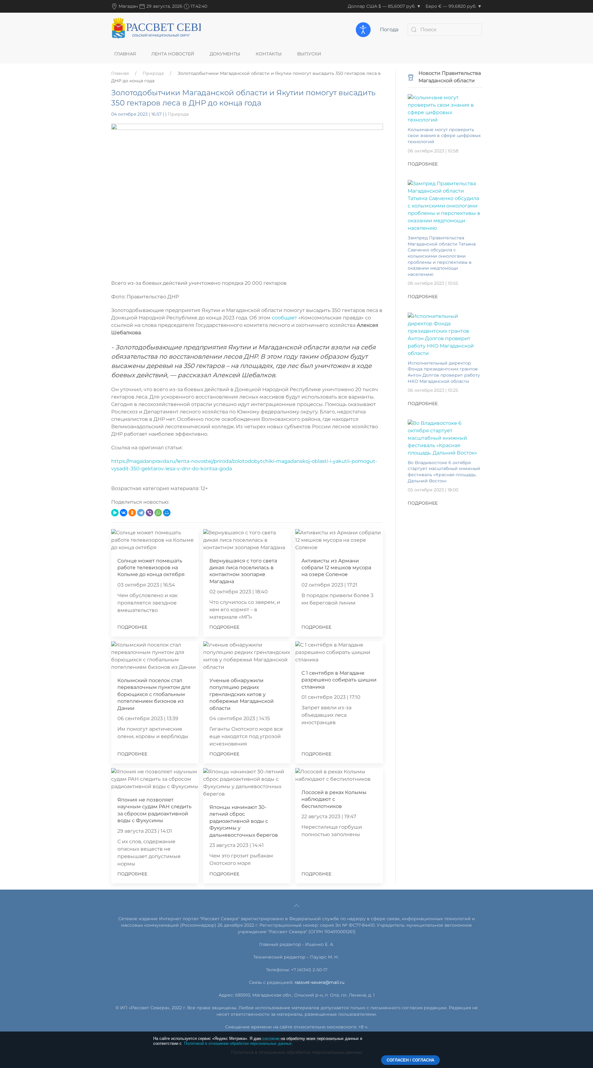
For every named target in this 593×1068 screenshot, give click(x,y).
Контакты (269, 54)
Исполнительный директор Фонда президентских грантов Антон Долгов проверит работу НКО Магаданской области (444, 372)
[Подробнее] (445, 108)
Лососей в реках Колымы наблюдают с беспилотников (334, 799)
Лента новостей (172, 54)
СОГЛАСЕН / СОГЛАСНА (410, 1060)
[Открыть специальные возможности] (363, 29)
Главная (125, 54)
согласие (271, 1038)
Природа (153, 73)
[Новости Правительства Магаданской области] (411, 77)
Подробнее (132, 627)
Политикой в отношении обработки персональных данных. (238, 1043)
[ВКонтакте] (123, 512)
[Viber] (149, 512)
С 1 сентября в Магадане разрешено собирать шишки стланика (338, 680)
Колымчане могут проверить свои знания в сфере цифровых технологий (444, 135)
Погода (389, 29)
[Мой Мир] (166, 512)
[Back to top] (296, 906)
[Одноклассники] (132, 512)
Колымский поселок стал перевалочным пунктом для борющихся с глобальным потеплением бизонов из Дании (154, 694)
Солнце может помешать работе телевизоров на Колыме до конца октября (151, 568)
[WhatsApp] (158, 512)
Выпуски (309, 54)
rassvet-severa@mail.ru (319, 982)
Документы (225, 54)
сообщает (285, 318)
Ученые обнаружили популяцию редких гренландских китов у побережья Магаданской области (241, 694)
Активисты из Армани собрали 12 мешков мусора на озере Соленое (336, 568)
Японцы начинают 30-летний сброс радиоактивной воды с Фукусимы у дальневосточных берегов (243, 821)
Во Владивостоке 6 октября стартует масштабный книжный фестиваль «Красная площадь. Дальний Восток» (444, 472)
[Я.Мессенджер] (115, 512)
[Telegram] (141, 512)
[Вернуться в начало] (156, 29)
